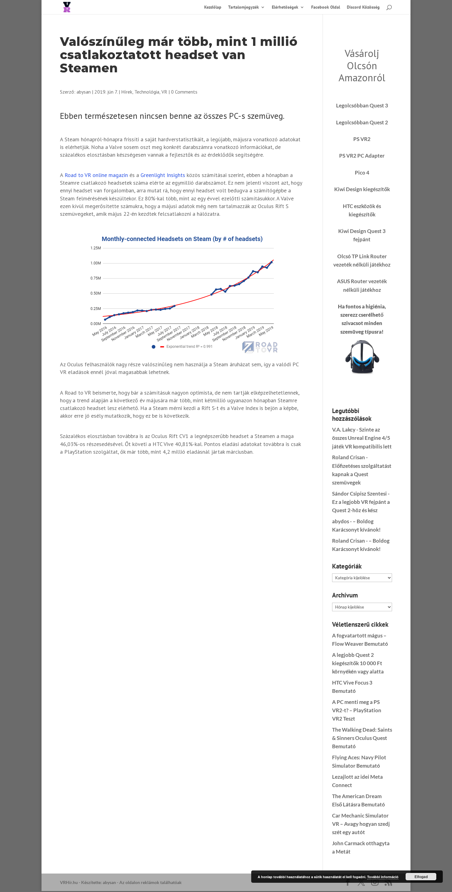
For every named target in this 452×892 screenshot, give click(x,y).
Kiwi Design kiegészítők (362, 189)
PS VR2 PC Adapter (362, 155)
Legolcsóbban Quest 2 (362, 122)
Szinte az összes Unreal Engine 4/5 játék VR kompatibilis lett (362, 437)
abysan (84, 92)
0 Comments (184, 92)
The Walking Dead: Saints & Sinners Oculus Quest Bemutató (362, 737)
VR (164, 92)
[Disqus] (182, 540)
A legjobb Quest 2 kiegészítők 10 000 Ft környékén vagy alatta (358, 663)
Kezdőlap (212, 7)
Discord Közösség (363, 7)
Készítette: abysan (98, 882)
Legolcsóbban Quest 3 (362, 105)
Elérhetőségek (285, 7)
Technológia (146, 92)
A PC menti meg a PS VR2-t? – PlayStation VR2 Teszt (356, 710)
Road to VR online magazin (96, 175)
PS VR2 (362, 139)
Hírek (126, 92)
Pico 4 (362, 172)
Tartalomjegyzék (243, 7)
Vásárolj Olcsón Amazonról (362, 65)
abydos (340, 521)
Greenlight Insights (163, 175)
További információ (382, 876)
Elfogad (421, 876)
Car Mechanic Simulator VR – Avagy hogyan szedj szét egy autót (361, 823)
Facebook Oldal (325, 7)
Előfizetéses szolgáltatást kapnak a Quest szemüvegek (361, 474)
